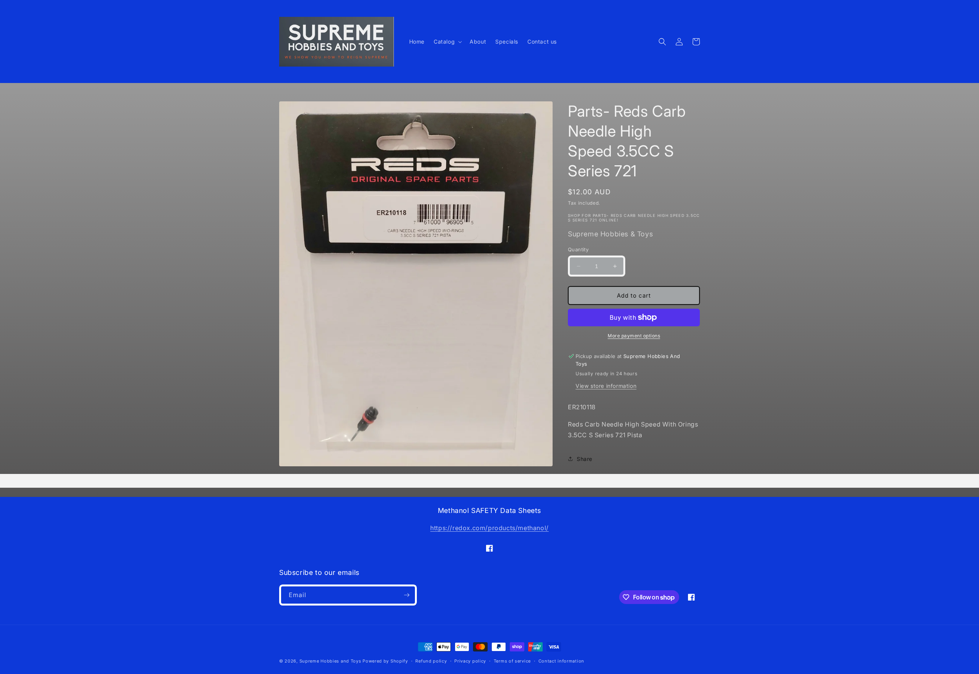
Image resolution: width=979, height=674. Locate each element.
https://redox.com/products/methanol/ (489, 528)
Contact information (561, 661)
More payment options (634, 336)
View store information (606, 386)
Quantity (578, 249)
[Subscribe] (406, 595)
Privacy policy (470, 661)
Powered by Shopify (385, 661)
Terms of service (512, 661)
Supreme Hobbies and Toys (330, 661)
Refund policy (431, 661)
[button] (447, 42)
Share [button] (584, 459)
